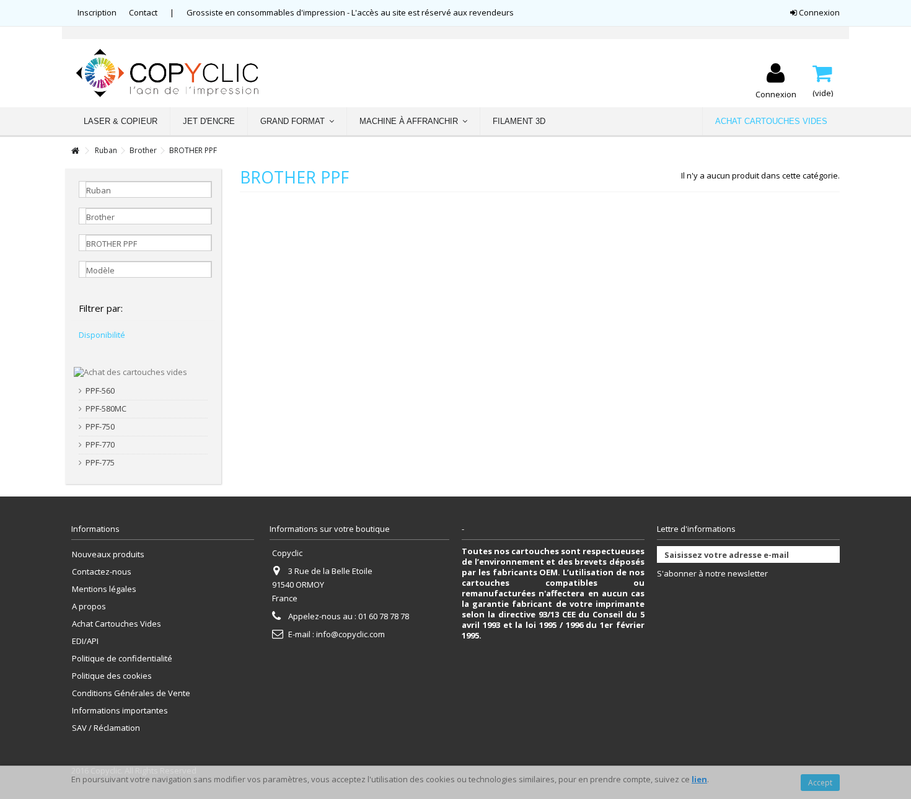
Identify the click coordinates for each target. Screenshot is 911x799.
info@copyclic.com (350, 634)
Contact (143, 12)
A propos (89, 606)
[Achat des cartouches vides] (130, 371)
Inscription (97, 12)
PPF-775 (100, 462)
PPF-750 (100, 427)
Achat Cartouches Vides (116, 624)
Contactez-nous (101, 572)
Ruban (106, 150)
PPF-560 (100, 391)
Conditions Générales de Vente (131, 693)
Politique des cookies (112, 676)
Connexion (818, 12)
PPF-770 (100, 444)
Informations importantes (120, 710)
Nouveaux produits (108, 554)
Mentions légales (104, 589)
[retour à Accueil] (75, 151)
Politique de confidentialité (122, 658)
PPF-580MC (106, 409)
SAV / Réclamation (106, 728)
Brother (143, 150)
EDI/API (85, 641)
